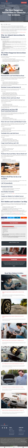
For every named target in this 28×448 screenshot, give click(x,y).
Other (3, 232)
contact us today (18, 213)
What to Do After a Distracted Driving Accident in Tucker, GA (13, 410)
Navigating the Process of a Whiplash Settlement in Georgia (12, 387)
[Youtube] (6, 428)
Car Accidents (7, 21)
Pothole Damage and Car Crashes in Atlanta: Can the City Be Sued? (13, 317)
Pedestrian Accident (5, 231)
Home (5, 21)
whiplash (13, 193)
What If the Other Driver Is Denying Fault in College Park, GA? (13, 340)
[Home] (4, 447)
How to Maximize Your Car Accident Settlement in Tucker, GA (13, 363)
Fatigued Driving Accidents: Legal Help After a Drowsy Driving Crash (13, 292)
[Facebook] (2, 428)
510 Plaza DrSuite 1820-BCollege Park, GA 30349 (22, 430)
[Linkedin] (4, 428)
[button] (4, 217)
